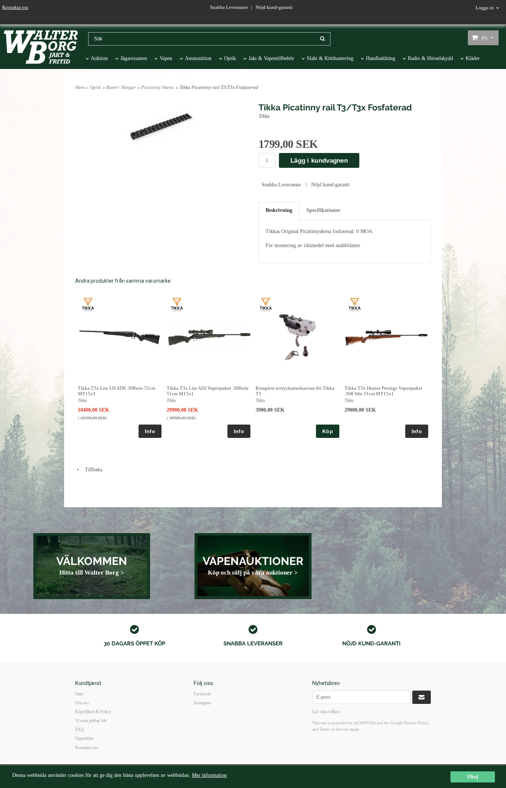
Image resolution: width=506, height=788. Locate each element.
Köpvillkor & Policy (93, 711)
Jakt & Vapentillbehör (271, 58)
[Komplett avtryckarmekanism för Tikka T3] (265, 304)
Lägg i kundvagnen (319, 160)
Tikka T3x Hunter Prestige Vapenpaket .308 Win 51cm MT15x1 (383, 390)
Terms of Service (334, 729)
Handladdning (380, 58)
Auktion (99, 58)
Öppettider (84, 738)
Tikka (264, 116)
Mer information (209, 775)
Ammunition (198, 58)
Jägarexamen (133, 58)
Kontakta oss (15, 7)
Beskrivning (279, 210)
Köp (327, 431)
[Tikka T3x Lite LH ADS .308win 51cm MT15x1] (88, 304)
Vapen (166, 58)
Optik (230, 58)
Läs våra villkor (326, 711)
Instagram (202, 702)
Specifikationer (323, 210)
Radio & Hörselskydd (430, 58)
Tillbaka (91, 469)
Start (79, 693)
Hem (79, 87)
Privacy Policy (416, 723)
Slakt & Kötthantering (330, 58)
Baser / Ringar (121, 87)
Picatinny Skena (157, 87)
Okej (472, 776)
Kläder (473, 58)
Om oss (82, 702)
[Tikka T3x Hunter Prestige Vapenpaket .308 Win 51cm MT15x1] (354, 304)
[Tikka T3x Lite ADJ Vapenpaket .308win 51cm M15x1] (177, 304)
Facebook (202, 693)
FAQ (79, 729)
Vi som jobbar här (91, 720)
